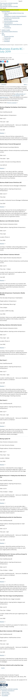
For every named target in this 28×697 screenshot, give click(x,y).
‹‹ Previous (3, 84)
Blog (3, 33)
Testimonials (7, 38)
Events (3, 668)
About (3, 34)
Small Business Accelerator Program (7, 44)
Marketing (6, 26)
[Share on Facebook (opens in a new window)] (1, 61)
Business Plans (8, 19)
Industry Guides (6, 30)
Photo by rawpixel (11, 102)
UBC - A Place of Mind (5, 4)
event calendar (16, 95)
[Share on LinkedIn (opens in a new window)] (7, 61)
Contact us (3, 681)
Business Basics (6, 11)
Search (20, 1)
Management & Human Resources (13, 24)
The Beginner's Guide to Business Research (15, 16)
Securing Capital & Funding (11, 21)
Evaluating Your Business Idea (12, 18)
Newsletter (7, 41)
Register (2, 133)
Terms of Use (5, 692)
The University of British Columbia (9, 3)
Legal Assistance (8, 22)
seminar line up (4, 97)
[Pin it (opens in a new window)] (5, 61)
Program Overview (9, 36)
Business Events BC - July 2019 (21, 44)
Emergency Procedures (8, 690)
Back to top (3, 687)
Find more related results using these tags (11, 665)
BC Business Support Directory (10, 31)
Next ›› (25, 84)
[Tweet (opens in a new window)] (3, 61)
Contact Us (7, 39)
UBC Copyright (5, 694)
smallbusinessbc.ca (20, 94)
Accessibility (5, 695)
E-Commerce (7, 27)
